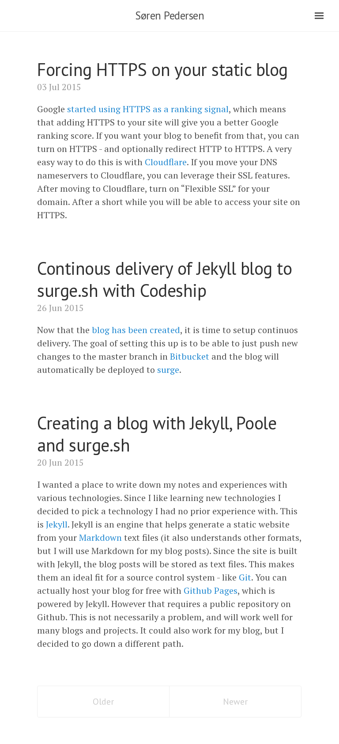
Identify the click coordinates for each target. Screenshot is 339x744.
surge (168, 370)
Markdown (100, 537)
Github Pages (210, 590)
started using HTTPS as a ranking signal (148, 109)
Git (245, 577)
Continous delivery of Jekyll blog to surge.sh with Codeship (164, 279)
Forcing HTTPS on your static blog (162, 69)
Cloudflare (166, 162)
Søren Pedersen (169, 15)
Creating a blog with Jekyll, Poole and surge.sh (156, 433)
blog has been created (136, 330)
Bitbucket (189, 356)
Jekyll (57, 524)
